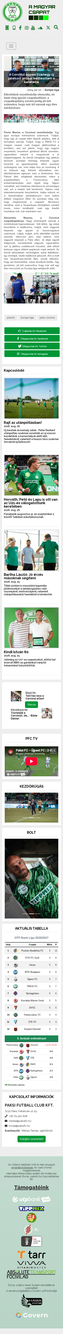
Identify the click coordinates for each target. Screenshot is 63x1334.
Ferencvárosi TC (32, 1020)
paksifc (11, 318)
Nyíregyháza (32, 999)
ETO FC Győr (32, 963)
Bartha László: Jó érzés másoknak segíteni (23, 576)
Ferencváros (12, 1050)
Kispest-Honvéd (32, 1034)
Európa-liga (52, 90)
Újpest (33, 1082)
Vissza (31, 704)
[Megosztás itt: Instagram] (32, 353)
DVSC (32, 1013)
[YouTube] (33, 28)
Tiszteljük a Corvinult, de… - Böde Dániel (24, 715)
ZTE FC (32, 1027)
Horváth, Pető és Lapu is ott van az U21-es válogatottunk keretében (31, 502)
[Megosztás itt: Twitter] (32, 346)
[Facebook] (20, 28)
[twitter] (48, 27)
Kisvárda (14, 1057)
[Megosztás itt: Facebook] (32, 338)
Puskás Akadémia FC (32, 956)
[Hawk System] (31, 1306)
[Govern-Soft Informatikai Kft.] (32, 1321)
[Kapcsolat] (14, 27)
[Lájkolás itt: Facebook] (32, 330)
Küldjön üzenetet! (31, 1144)
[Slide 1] (25, 823)
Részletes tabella (16, 1090)
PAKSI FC (32, 991)
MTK (16, 1076)
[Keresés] (56, 28)
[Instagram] (27, 28)
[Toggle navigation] (11, 46)
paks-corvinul (47, 318)
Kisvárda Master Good (32, 1006)
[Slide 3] (37, 823)
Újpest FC (32, 984)
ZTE (32, 1063)
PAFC (33, 1070)
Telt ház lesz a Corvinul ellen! (35, 697)
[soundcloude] (40, 27)
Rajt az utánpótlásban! (23, 422)
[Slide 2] (31, 823)
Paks (15, 1082)
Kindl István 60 (16, 652)
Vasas (32, 970)
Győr (16, 1063)
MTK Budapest (32, 977)
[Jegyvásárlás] (7, 27)
